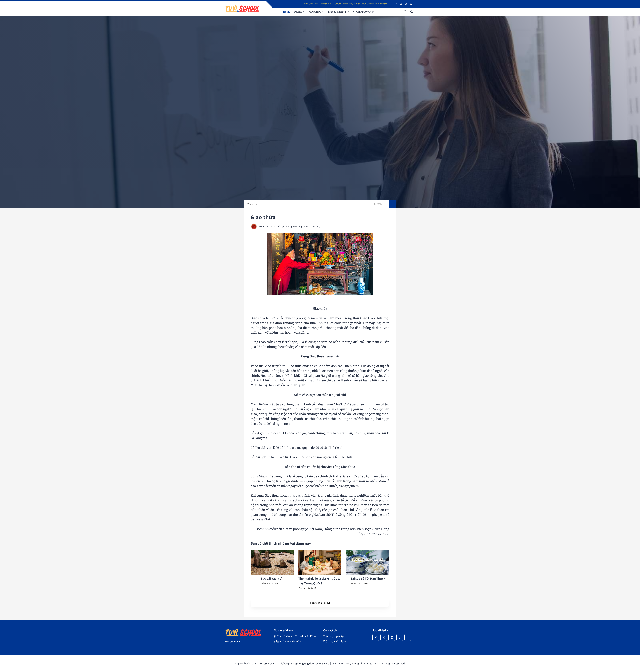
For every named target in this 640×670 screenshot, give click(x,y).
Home (286, 11)
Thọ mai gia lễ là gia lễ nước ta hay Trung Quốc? (319, 581)
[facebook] (396, 4)
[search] (405, 11)
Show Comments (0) (320, 603)
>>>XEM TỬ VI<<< (363, 11)
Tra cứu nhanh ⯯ (337, 11)
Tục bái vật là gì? (272, 578)
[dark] (411, 11)
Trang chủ (252, 204)
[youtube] (411, 4)
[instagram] (406, 4)
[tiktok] (399, 637)
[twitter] (401, 4)
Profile (298, 11)
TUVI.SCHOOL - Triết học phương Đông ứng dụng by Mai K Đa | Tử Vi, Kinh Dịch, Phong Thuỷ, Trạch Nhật (319, 663)
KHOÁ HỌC (315, 11)
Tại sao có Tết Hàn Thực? (368, 578)
